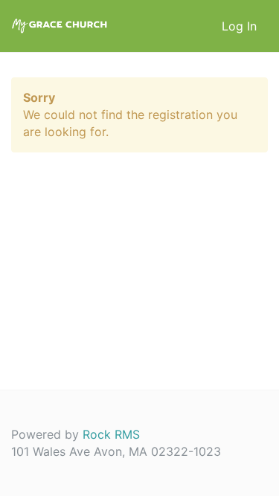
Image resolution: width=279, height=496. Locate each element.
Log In (239, 26)
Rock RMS (111, 434)
